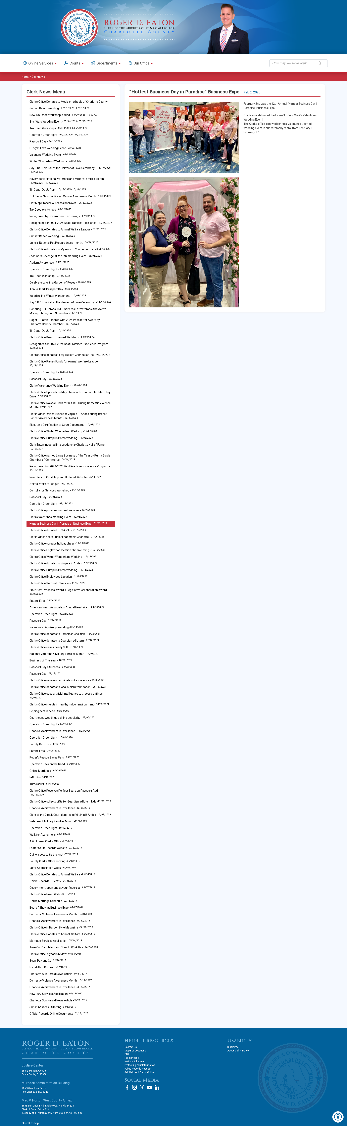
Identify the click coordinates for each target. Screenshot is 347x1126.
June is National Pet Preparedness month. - (64, 242)
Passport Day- (45, 620)
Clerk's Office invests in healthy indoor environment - (69, 704)
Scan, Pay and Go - (48, 960)
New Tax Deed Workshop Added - (64, 115)
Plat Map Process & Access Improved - (61, 203)
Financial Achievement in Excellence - (60, 731)
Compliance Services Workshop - (57, 490)
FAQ (127, 1054)
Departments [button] (107, 63)
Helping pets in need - (50, 711)
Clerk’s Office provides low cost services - (62, 510)
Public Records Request (138, 1068)
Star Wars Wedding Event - (61, 121)
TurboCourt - (44, 784)
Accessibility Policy (238, 1050)
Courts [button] (75, 63)
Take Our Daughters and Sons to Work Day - (64, 947)
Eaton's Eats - (45, 600)
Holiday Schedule (134, 1061)
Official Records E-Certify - (53, 881)
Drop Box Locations (135, 1050)
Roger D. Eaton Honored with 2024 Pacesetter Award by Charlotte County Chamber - (65, 322)
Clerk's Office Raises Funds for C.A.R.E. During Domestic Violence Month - (70, 405)
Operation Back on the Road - (55, 764)
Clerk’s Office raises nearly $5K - (56, 647)
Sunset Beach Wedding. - (52, 236)
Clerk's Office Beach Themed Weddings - (62, 337)
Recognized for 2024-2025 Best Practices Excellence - (71, 222)
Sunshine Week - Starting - (53, 1007)
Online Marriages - (48, 770)
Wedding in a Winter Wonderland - (58, 295)
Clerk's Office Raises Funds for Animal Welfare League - (64, 363)
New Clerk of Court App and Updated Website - (66, 477)
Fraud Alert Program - (50, 967)
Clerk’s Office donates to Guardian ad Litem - (64, 640)
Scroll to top (30, 1123)
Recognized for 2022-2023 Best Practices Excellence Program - (70, 468)
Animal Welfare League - (52, 483)
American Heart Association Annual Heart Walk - (67, 607)
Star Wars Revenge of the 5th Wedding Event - (66, 256)
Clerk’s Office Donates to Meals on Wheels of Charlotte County (69, 101)
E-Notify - (42, 777)
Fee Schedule (132, 1057)
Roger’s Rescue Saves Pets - (54, 757)
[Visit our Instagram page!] (134, 1087)
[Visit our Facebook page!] (127, 1087)
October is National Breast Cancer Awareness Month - (70, 196)
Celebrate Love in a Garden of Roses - (60, 282)
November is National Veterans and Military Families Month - (67, 180)
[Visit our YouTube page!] (149, 1087)
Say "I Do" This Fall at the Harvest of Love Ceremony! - (71, 169)
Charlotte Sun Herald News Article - (58, 974)
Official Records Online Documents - (59, 1013)
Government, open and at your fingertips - (62, 887)
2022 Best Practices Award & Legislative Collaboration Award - (69, 591)
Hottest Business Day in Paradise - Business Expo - (68, 523)
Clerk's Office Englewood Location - (58, 576)
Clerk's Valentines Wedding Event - (58, 385)
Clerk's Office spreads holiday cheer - (60, 543)
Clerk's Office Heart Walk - (52, 894)
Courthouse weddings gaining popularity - (63, 717)
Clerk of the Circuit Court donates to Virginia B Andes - (70, 814)
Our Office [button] (142, 63)
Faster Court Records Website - (56, 848)
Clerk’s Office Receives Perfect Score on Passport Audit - (64, 792)
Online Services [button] (41, 63)
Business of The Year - (51, 660)
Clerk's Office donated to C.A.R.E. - (58, 530)
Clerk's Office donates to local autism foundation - (68, 687)
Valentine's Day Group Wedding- (57, 627)
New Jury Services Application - (56, 993)
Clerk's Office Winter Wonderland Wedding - (64, 431)
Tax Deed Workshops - (58, 128)
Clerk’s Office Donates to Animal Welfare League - (68, 229)
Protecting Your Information (140, 1065)
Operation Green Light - (59, 134)
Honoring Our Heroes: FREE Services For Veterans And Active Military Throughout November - (68, 311)
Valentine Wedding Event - (53, 154)
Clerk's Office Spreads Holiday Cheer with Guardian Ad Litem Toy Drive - (70, 394)
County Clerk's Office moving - (55, 861)
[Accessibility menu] (338, 1117)
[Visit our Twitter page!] (142, 1087)
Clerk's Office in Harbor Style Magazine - (61, 927)
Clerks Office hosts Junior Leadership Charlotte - (67, 536)
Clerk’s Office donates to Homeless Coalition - (65, 634)
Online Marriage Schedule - (53, 901)
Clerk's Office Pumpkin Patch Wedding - (61, 438)
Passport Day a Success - (52, 667)
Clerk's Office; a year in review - (56, 954)
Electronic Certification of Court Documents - (65, 424)
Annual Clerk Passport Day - (54, 289)
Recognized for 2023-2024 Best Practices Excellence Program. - (70, 345)
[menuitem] (71, 447)
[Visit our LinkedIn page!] (156, 1087)
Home (25, 76)
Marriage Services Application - (56, 940)
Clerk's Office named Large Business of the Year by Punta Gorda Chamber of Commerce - (70, 457)
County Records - (47, 744)
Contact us (131, 1047)
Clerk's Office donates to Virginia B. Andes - (63, 563)
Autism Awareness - (49, 262)
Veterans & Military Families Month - (58, 821)
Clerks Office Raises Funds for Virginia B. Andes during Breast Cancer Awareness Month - (68, 416)
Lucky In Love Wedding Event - (55, 148)
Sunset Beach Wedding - (59, 108)
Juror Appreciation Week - (53, 867)
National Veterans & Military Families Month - (65, 653)
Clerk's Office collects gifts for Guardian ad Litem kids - (70, 801)
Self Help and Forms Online (139, 1072)
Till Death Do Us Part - (58, 189)
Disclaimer (233, 1047)
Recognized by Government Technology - (62, 216)
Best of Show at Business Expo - (57, 907)
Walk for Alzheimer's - (50, 834)
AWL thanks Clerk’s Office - (53, 841)
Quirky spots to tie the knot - (54, 854)
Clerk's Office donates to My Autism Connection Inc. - (70, 249)
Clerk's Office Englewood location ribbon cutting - (67, 550)
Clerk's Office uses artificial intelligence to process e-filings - (67, 695)
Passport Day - (46, 141)
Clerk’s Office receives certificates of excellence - (67, 680)
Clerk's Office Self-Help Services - (57, 583)
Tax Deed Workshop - (50, 275)
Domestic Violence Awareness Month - (61, 914)
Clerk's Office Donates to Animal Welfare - (62, 874)
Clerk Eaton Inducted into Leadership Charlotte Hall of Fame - (68, 446)
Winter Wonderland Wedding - (55, 161)
